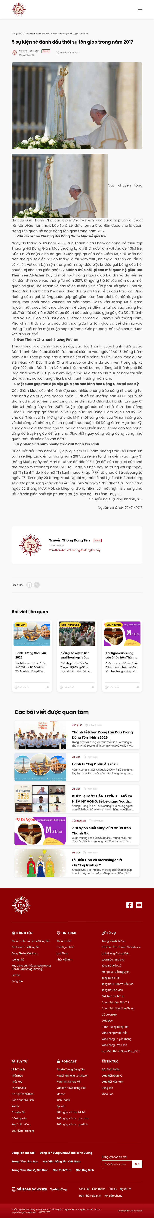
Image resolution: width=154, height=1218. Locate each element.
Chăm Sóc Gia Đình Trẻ (115, 1002)
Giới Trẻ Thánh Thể (113, 996)
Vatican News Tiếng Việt (71, 1088)
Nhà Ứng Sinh (85, 1170)
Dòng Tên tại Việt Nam (25, 953)
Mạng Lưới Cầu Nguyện (115, 971)
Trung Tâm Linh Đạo (113, 941)
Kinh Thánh (18, 1069)
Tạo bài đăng (58, 1189)
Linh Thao (62, 953)
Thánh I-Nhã (64, 941)
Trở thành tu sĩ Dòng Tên (26, 947)
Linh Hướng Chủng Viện (115, 953)
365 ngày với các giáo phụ (72, 1118)
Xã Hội (15, 1106)
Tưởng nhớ (18, 959)
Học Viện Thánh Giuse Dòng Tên (120, 1051)
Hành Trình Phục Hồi (68, 1081)
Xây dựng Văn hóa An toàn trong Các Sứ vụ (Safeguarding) (31, 967)
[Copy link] (37, 585)
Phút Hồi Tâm (64, 959)
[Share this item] (47, 687)
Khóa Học (107, 1094)
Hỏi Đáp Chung (113, 1195)
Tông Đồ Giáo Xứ (111, 965)
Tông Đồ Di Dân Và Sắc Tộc (117, 984)
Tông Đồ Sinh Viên (112, 990)
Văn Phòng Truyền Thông (116, 1039)
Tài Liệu (112, 1189)
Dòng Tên (17, 981)
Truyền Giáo (19, 1088)
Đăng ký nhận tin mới (114, 1157)
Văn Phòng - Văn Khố (114, 1045)
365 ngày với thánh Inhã (71, 1112)
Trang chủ (17, 33)
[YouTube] (139, 905)
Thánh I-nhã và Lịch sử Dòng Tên (31, 941)
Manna (61, 1094)
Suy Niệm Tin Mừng (23, 1130)
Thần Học (17, 1075)
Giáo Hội (84, 1189)
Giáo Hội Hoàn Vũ (112, 1075)
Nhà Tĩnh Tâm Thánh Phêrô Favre (121, 947)
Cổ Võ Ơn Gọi (109, 1014)
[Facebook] (129, 905)
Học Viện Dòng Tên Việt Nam (62, 1161)
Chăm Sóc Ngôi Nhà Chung (118, 1008)
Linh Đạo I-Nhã (65, 947)
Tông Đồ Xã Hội (110, 977)
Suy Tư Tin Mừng (21, 1124)
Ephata (61, 1106)
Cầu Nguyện (19, 1118)
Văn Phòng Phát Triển (114, 1033)
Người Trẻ (125, 1189)
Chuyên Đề (18, 1112)
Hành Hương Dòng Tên (115, 1026)
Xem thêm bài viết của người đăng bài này (74, 550)
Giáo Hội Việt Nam (112, 1081)
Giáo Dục (107, 1020)
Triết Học (17, 1081)
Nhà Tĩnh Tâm (62, 1170)
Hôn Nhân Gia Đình (23, 1100)
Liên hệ (16, 975)
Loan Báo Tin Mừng (113, 959)
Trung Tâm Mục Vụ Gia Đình (30, 1170)
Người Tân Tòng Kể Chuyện (72, 1075)
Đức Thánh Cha (111, 1069)
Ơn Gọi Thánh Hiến (22, 1094)
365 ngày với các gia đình (72, 1124)
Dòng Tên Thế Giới (23, 1153)
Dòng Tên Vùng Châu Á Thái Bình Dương (66, 1153)
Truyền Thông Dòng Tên (71, 1069)
